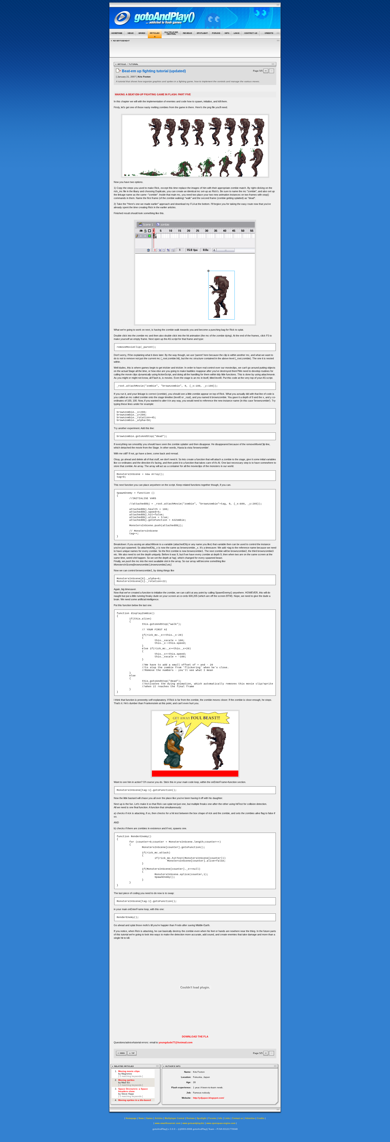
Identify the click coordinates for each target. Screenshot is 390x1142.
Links (227, 1118)
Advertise (250, 1118)
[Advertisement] (195, 48)
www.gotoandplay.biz (193, 1123)
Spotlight (201, 1118)
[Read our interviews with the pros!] (202, 37)
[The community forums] (216, 37)
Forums (212, 1118)
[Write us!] (250, 37)
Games (149, 1118)
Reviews (190, 1118)
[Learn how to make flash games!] (155, 37)
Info (220, 1118)
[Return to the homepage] (117, 37)
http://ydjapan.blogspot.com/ (208, 1098)
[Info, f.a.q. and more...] (227, 37)
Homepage (131, 1118)
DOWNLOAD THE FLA (195, 1036)
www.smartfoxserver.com (167, 1123)
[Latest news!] (130, 37)
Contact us (237, 1118)
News (141, 1118)
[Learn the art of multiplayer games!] (171, 37)
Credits (260, 1118)
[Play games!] (141, 37)
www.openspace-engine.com (220, 1123)
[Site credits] (270, 37)
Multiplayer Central (174, 1118)
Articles (159, 1118)
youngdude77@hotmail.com (176, 1042)
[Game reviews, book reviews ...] (187, 37)
